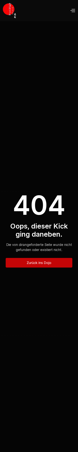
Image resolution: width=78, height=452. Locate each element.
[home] (9, 10)
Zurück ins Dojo (39, 263)
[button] (72, 10)
